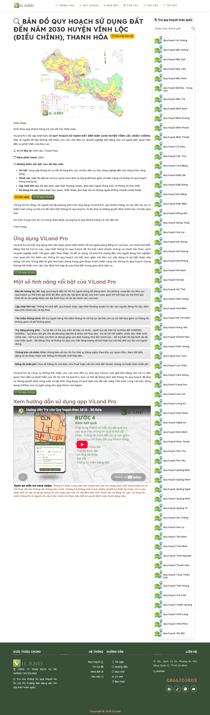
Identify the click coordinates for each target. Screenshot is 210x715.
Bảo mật (119, 681)
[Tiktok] (177, 689)
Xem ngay (23, 197)
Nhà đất (112, 5)
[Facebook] (169, 689)
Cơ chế (118, 676)
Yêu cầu (152, 5)
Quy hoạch (90, 5)
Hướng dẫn (121, 666)
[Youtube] (193, 689)
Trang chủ (66, 5)
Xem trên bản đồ (123, 36)
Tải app (171, 5)
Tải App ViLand (44, 197)
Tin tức (132, 5)
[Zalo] (185, 689)
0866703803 (182, 680)
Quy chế (119, 671)
